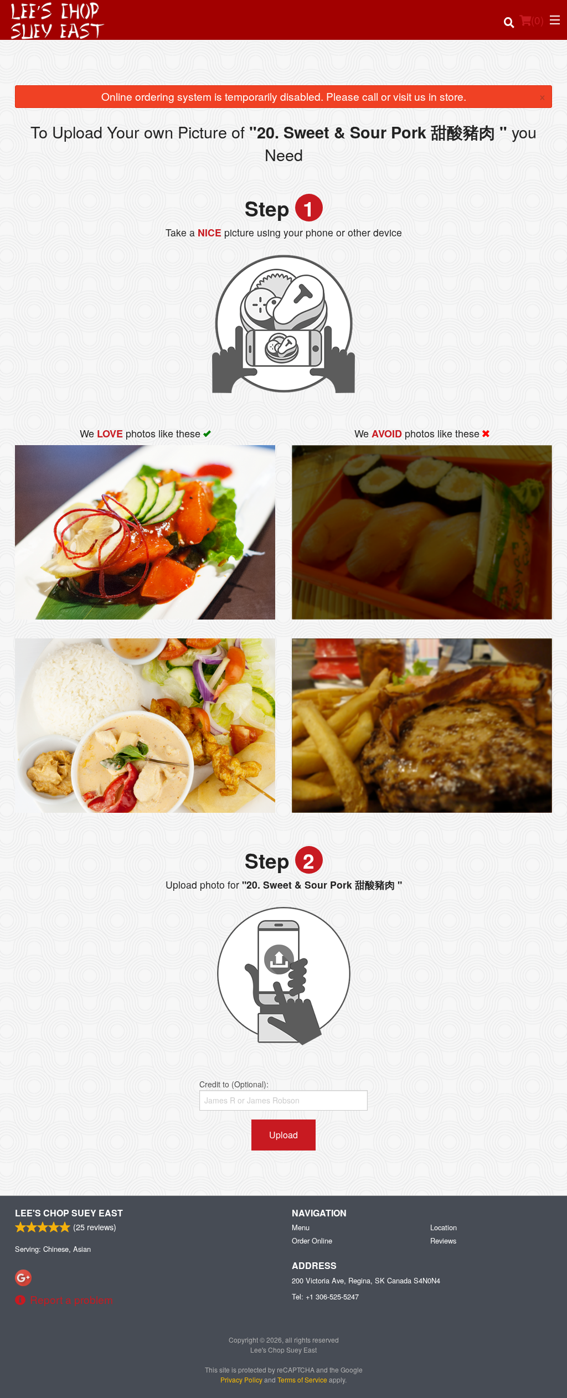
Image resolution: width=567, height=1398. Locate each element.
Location (443, 1227)
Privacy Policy (241, 1379)
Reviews (443, 1240)
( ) (537, 19)
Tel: (325, 1296)
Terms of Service (302, 1379)
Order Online (312, 1240)
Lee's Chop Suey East (69, 1212)
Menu (301, 1227)
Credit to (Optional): (234, 1084)
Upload (283, 1134)
